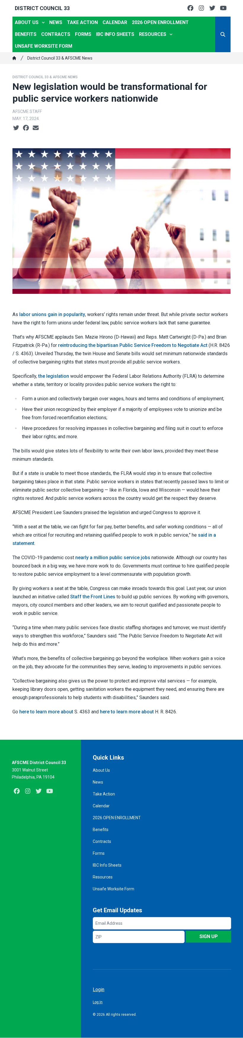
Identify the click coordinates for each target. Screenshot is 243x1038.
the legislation (53, 376)
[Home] (14, 58)
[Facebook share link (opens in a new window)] (26, 128)
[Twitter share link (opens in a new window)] (16, 128)
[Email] (35, 128)
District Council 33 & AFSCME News (59, 58)
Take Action (82, 22)
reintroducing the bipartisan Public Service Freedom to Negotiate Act (132, 345)
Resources (152, 34)
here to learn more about (46, 712)
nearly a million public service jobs (112, 557)
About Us (27, 22)
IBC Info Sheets (115, 34)
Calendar (115, 22)
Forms (83, 34)
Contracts (55, 34)
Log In (98, 1002)
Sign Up (208, 936)
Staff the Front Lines (92, 596)
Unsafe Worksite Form (43, 46)
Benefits (25, 34)
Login (98, 989)
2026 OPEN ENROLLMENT (160, 22)
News (55, 22)
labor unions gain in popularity (52, 314)
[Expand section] (43, 22)
